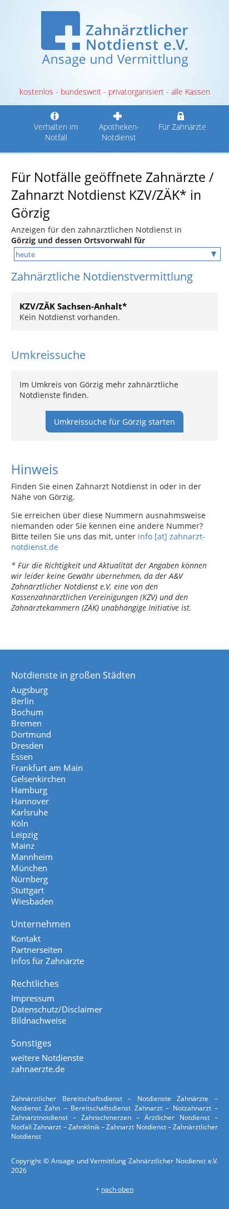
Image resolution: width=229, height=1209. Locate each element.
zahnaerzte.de (37, 1068)
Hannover (30, 801)
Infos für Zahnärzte (47, 960)
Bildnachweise (38, 1020)
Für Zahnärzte (182, 126)
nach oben (117, 1189)
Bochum (27, 711)
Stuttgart (27, 890)
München (29, 867)
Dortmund (31, 734)
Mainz (22, 845)
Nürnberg (29, 878)
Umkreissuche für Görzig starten (114, 421)
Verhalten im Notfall (56, 131)
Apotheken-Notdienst (119, 131)
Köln (19, 823)
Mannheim (32, 856)
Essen (22, 756)
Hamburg (29, 789)
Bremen (26, 723)
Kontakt (26, 938)
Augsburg (29, 689)
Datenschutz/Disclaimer (56, 1009)
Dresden (27, 745)
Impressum (32, 998)
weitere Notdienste (47, 1057)
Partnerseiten (36, 949)
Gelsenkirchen (38, 778)
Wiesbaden (32, 901)
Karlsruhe (29, 812)
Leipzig (24, 834)
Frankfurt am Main (47, 767)
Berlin (22, 700)
